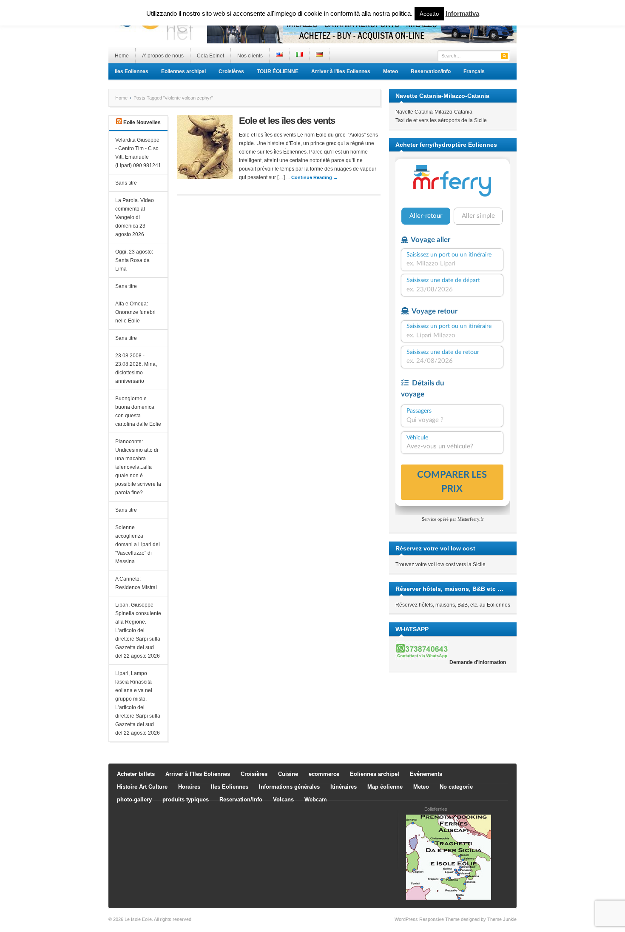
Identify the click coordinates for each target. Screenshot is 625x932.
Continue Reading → (314, 177)
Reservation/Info (431, 71)
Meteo (390, 71)
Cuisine (288, 774)
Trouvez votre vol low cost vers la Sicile (440, 564)
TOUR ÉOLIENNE (277, 71)
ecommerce (324, 774)
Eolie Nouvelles (142, 122)
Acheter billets (136, 774)
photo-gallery (134, 799)
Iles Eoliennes (131, 71)
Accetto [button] (429, 14)
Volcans (283, 799)
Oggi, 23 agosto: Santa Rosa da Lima (134, 260)
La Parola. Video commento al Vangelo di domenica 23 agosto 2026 (134, 217)
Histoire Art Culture (142, 787)
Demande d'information (477, 662)
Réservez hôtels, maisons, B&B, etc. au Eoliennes (452, 605)
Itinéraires (343, 787)
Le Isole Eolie (138, 919)
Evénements (426, 774)
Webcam (315, 799)
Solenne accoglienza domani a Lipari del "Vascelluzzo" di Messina (137, 544)
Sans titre (126, 183)
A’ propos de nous (163, 56)
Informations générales (289, 787)
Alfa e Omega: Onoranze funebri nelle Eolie (135, 312)
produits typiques (185, 799)
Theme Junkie (502, 919)
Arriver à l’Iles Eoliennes (340, 71)
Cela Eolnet (210, 56)
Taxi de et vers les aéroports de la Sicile (441, 120)
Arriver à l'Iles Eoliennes (197, 774)
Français (474, 71)
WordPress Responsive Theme (427, 919)
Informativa (462, 13)
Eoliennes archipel (183, 71)
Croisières (231, 71)
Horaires (189, 787)
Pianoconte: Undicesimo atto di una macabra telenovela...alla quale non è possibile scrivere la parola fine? (138, 467)
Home (122, 56)
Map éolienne (385, 787)
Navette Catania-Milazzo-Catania (433, 112)
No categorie (456, 787)
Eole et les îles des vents (287, 120)
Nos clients (250, 56)
